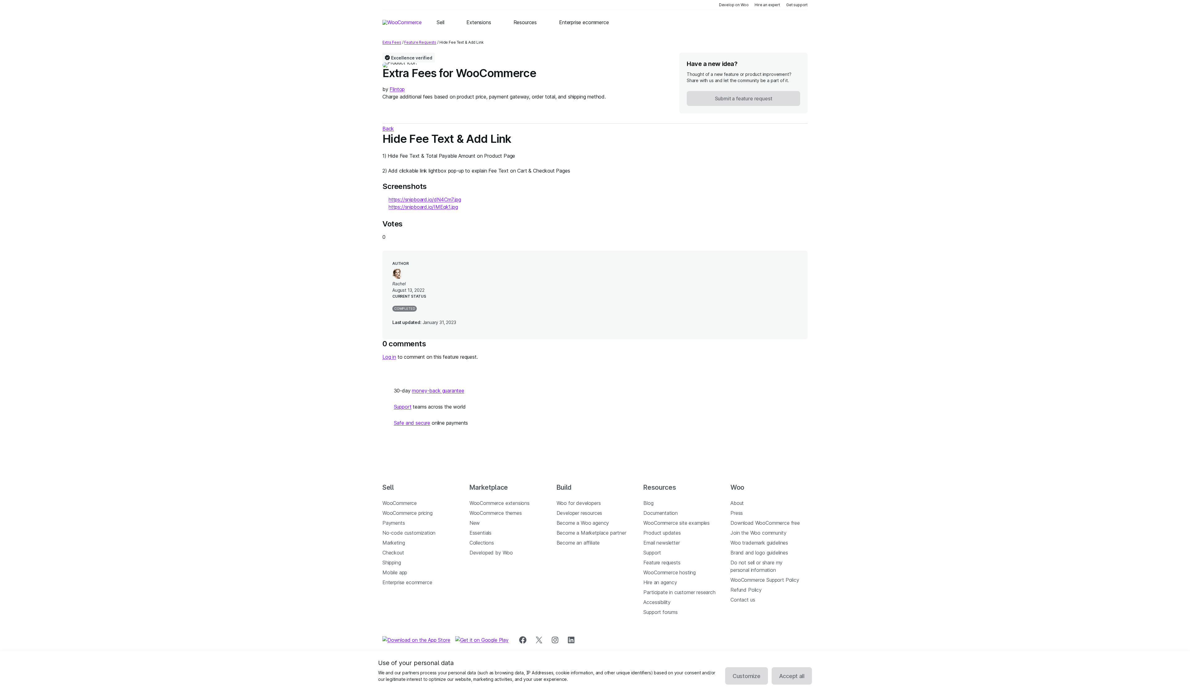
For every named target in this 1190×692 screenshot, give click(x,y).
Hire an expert (767, 4)
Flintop (397, 89)
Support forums (660, 612)
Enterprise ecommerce (407, 582)
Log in (389, 357)
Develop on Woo (734, 4)
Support (403, 407)
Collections (481, 543)
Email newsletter (661, 543)
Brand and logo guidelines (759, 553)
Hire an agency (660, 582)
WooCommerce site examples (676, 523)
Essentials (480, 533)
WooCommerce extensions (499, 503)
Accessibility (657, 602)
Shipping (391, 562)
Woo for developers (579, 503)
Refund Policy (746, 590)
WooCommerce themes (495, 513)
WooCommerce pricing (407, 513)
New (474, 523)
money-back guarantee (438, 391)
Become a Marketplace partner (591, 533)
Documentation (660, 513)
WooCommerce (399, 503)
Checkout (393, 553)
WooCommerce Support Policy (764, 580)
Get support (797, 4)
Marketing (393, 543)
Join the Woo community (758, 533)
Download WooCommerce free (765, 523)
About (737, 503)
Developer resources (579, 513)
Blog (648, 503)
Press (736, 513)
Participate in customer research (679, 592)
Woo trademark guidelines (759, 543)
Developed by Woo (491, 553)
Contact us (742, 600)
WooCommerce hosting (669, 572)
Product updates (662, 533)
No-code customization (408, 533)
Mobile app (394, 572)
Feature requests (661, 562)
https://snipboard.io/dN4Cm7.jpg (425, 199)
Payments (393, 523)
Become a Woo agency (583, 523)
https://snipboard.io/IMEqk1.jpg (423, 207)
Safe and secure (412, 423)
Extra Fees (391, 42)
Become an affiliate (578, 543)
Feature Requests (420, 42)
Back (388, 128)
